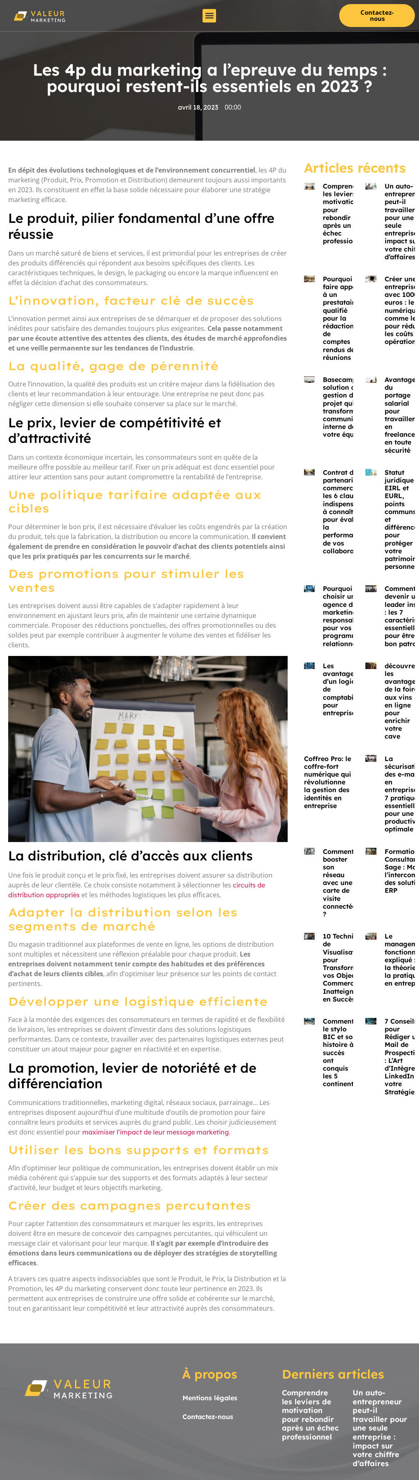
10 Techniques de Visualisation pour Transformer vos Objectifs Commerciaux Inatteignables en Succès (347, 967)
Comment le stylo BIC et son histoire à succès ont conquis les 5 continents (340, 1052)
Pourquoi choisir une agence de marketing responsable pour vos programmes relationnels (344, 615)
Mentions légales (209, 1398)
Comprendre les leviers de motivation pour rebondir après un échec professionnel (345, 213)
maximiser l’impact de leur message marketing (155, 1132)
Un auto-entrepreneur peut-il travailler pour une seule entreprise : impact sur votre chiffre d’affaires (380, 1428)
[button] (209, 15)
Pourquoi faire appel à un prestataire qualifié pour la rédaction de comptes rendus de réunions (340, 318)
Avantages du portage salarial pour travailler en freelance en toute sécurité (402, 414)
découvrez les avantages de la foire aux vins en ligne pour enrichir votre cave (402, 701)
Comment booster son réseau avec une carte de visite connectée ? (339, 883)
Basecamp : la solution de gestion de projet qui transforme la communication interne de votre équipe (348, 406)
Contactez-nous (207, 1417)
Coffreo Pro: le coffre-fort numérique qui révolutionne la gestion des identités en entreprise (327, 782)
